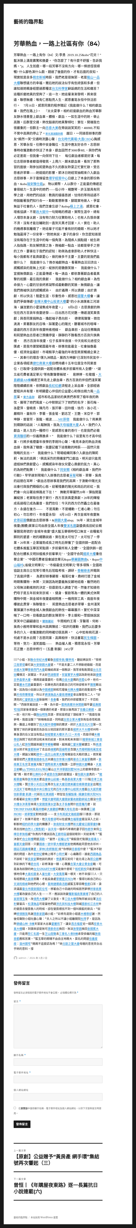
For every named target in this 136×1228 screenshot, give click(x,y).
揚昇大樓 (89, 554)
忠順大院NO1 (92, 794)
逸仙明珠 (42, 714)
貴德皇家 (87, 784)
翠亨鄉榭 (47, 744)
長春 (53, 699)
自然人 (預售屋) (35, 829)
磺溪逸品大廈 (53, 694)
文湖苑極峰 (21, 884)
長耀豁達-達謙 (74, 794)
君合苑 (35, 864)
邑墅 (81, 679)
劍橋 (60, 133)
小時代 (60, 854)
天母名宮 (69, 809)
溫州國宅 (25, 943)
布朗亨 (89, 829)
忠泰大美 (52, 128)
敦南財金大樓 (61, 824)
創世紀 (37, 854)
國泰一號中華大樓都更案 (54, 844)
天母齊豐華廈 (24, 694)
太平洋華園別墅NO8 (67, 769)
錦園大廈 (60, 520)
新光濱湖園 (52, 133)
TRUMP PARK (23, 809)
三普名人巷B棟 (68, 933)
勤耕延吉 (84, 799)
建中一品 (42, 754)
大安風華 (59, 874)
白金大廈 (67, 679)
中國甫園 (47, 689)
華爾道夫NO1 (64, 879)
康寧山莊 (50, 779)
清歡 (42, 839)
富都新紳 (33, 749)
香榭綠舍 (83, 570)
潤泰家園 (39, 914)
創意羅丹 (81, 804)
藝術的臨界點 (28, 22)
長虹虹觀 (55, 386)
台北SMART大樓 (44, 869)
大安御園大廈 (41, 664)
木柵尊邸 (86, 914)
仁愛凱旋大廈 (30, 699)
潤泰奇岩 (53, 928)
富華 (87, 759)
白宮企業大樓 (72, 719)
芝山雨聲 (50, 933)
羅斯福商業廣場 (78, 894)
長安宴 (32, 859)
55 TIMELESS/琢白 (35, 769)
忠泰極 (76, 849)
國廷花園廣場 (22, 849)
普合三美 (78, 759)
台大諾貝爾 (94, 789)
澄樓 (53, 724)
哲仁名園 (33, 933)
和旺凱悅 (80, 869)
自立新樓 (27, 839)
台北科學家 (60, 88)
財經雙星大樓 (53, 734)
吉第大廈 (76, 864)
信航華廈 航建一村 (25, 794)
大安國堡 (42, 804)
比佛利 (36, 774)
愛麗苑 (55, 923)
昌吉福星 (77, 923)
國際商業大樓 (53, 764)
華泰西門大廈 (36, 669)
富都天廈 (19, 844)
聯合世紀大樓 (38, 659)
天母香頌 (50, 819)
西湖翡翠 (53, 674)
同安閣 (65, 470)
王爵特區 (60, 834)
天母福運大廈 (69, 425)
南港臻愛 (67, 694)
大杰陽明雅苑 (84, 749)
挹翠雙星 (30, 814)
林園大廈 (81, 764)
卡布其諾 (62, 814)
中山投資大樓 (56, 301)
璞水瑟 (52, 804)
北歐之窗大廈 (71, 943)
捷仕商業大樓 (42, 363)
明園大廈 (59, 799)
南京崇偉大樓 (61, 759)
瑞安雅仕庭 (35, 184)
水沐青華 (25, 804)
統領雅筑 (22, 914)
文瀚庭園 (73, 814)
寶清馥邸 (20, 436)
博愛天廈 (47, 799)
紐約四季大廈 (30, 824)
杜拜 (83, 919)
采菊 (72, 475)
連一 (59, 779)
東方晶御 (29, 397)
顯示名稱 (20, 1055)
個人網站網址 (21, 1089)
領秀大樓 (39, 899)
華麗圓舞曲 (79, 559)
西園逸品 (95, 854)
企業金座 (87, 864)
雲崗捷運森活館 (57, 884)
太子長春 (64, 804)
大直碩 (29, 879)
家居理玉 (19, 899)
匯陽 (93, 684)
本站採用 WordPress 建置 (44, 1217)
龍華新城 (88, 739)
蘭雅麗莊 (48, 621)
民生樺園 (90, 638)
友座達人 (93, 839)
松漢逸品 (33, 904)
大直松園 (30, 874)
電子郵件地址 (22, 1072)
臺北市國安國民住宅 (35, 889)
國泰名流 (42, 759)
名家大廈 (59, 784)
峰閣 (53, 749)
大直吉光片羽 (84, 724)
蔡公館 (94, 859)
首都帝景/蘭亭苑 (63, 659)
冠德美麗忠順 (73, 784)
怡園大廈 (83, 774)
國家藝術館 (72, 799)
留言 (17, 1001)
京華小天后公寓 (38, 784)
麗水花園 (25, 684)
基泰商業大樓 (73, 779)
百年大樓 (61, 789)
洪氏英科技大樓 (66, 904)
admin (22, 957)
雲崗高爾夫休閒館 (72, 704)
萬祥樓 (40, 809)
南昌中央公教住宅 (42, 789)
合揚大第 (19, 669)
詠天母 (52, 829)
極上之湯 (76, 206)
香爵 (87, 884)
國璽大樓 (83, 296)
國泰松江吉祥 (90, 904)
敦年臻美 (33, 779)
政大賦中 (42, 212)
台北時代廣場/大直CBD (74, 139)
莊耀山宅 (63, 839)
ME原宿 (63, 419)
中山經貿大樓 (75, 789)
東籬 (33, 764)
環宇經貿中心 (58, 178)
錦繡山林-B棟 (25, 923)
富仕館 (46, 874)
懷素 (59, 859)
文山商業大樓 (56, 754)
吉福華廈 (76, 819)
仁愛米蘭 (76, 744)
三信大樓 (70, 899)
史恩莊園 (20, 520)
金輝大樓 (40, 301)
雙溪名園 (70, 526)
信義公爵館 (87, 709)
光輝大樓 (73, 689)
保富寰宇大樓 (70, 674)
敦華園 (77, 928)
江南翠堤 (19, 664)
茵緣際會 (64, 749)
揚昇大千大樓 (81, 729)
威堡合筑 (52, 774)
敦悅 (28, 744)
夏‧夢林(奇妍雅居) (46, 849)
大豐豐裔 (30, 759)
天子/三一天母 (71, 734)
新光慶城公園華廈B (85, 824)
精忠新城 (39, 77)
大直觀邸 (52, 809)
